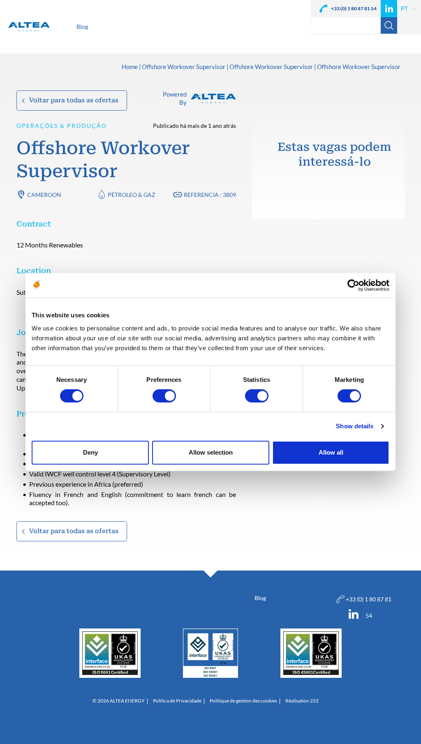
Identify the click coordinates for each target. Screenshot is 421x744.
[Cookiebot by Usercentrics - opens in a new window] (353, 285)
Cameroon (44, 194)
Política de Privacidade (177, 700)
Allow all (331, 452)
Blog (260, 597)
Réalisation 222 (302, 700)
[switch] (164, 395)
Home (130, 67)
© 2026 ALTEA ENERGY (119, 700)
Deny (90, 452)
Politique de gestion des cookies (243, 700)
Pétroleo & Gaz (131, 194)
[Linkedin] (389, 8)
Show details (354, 426)
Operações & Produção (61, 125)
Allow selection (211, 452)
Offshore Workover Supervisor (183, 67)
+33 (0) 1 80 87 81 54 (354, 8)
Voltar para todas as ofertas (73, 100)
